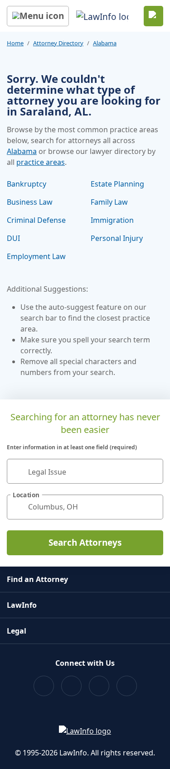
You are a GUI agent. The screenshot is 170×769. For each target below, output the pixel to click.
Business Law (30, 202)
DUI (13, 238)
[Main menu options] (38, 16)
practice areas (40, 162)
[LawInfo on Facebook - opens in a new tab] (44, 686)
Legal (16, 631)
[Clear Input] (152, 471)
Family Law (109, 202)
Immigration (112, 220)
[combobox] (85, 471)
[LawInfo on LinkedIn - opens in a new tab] (127, 686)
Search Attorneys (85, 542)
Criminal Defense (36, 220)
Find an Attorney (37, 579)
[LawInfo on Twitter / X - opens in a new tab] (71, 686)
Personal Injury (117, 238)
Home (15, 43)
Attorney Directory (58, 43)
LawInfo (22, 605)
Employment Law (36, 256)
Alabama (105, 43)
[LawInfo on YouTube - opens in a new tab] (99, 686)
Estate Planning (117, 183)
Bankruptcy (26, 183)
